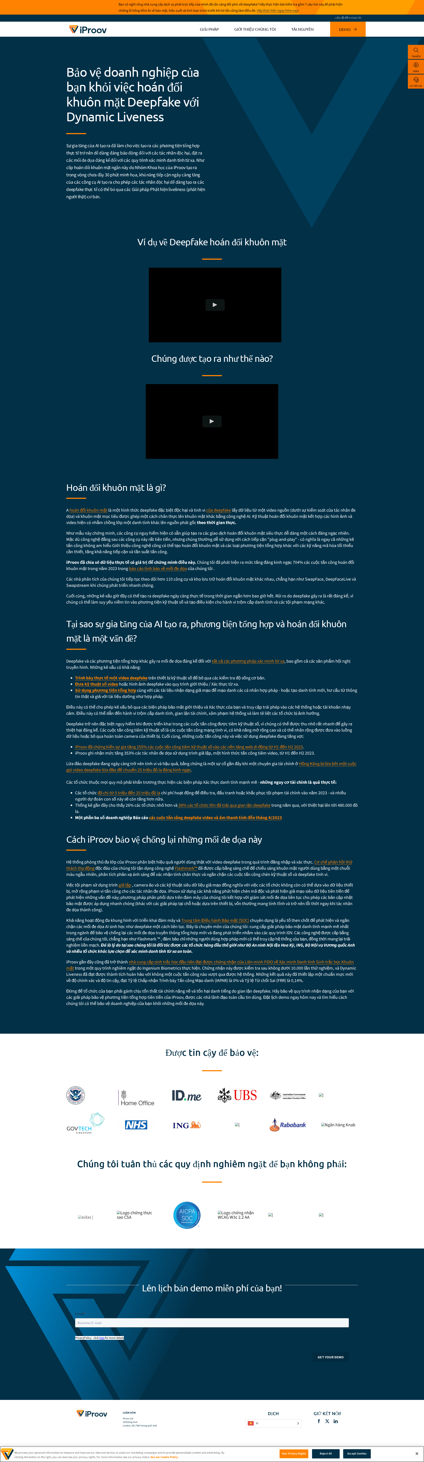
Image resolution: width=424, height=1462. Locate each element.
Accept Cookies (357, 1454)
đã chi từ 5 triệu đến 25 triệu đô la (129, 793)
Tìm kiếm (415, 56)
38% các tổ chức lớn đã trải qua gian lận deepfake (224, 805)
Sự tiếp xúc (416, 86)
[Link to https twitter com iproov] (327, 1421)
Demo (416, 71)
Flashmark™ (186, 868)
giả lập (125, 885)
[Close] (417, 1453)
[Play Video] (215, 305)
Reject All (326, 1454)
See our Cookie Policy (164, 1457)
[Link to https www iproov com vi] (87, 26)
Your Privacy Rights (294, 1454)
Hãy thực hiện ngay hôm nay (277, 10)
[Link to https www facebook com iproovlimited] (319, 1421)
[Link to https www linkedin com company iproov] (336, 1421)
